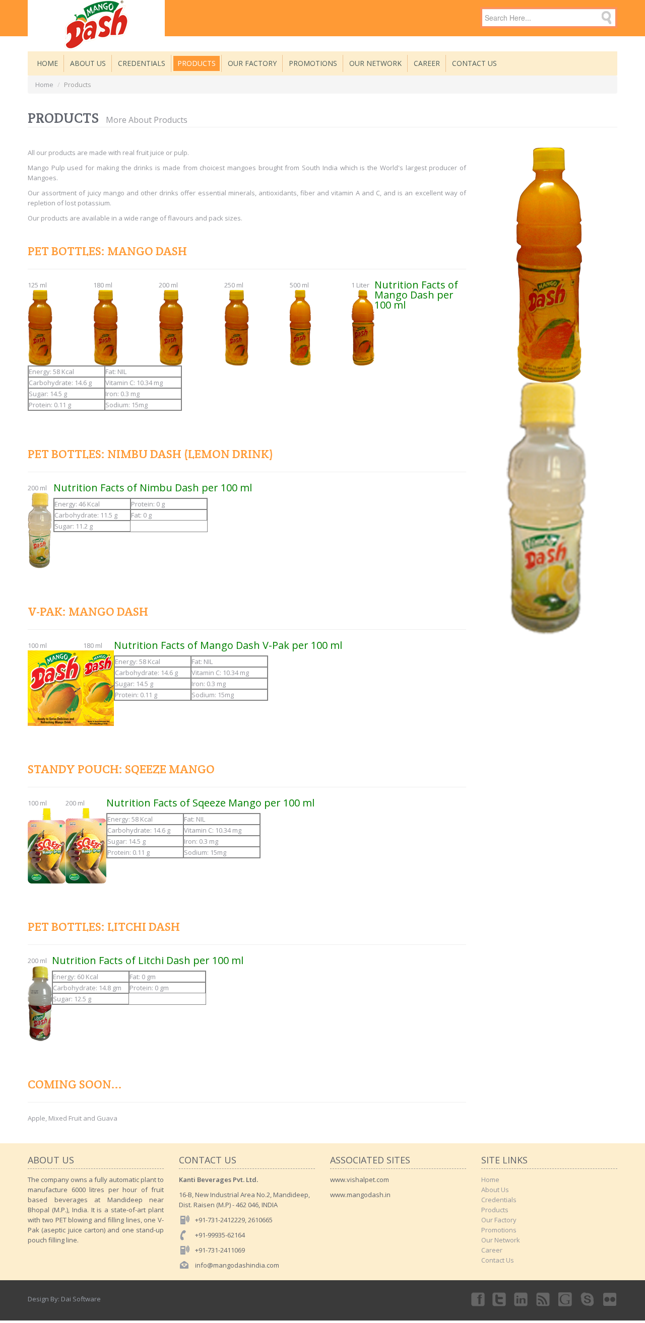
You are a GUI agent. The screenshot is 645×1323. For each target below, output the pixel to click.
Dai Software (81, 1298)
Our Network (375, 63)
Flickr (610, 1298)
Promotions (313, 63)
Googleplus (565, 1298)
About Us (88, 63)
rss (543, 1298)
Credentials (141, 63)
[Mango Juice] (96, 18)
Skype (588, 1298)
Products (196, 63)
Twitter (499, 1298)
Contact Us (474, 63)
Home (47, 63)
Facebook (477, 1298)
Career (427, 63)
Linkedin (521, 1298)
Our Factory (252, 63)
